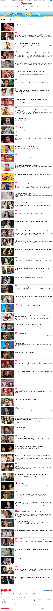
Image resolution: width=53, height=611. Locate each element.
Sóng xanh (9, 6)
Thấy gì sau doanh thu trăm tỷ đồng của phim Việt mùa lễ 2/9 (30, 446)
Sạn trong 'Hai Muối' (20, 427)
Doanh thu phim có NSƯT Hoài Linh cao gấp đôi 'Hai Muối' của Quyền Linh (32, 474)
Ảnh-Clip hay (17, 266)
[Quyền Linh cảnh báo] (7, 139)
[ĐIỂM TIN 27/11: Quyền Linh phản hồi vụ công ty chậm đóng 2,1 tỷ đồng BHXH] (7, 299)
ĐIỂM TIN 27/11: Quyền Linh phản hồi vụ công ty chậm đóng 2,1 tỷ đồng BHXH (34, 296)
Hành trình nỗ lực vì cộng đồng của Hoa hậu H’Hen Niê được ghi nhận (31, 287)
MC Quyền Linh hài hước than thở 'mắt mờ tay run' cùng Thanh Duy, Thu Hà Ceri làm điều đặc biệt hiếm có (33, 109)
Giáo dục (40, 6)
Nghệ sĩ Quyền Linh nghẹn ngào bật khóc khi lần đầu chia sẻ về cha (30, 540)
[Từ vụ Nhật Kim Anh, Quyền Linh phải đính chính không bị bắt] (7, 36)
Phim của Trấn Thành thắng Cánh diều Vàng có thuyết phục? (30, 362)
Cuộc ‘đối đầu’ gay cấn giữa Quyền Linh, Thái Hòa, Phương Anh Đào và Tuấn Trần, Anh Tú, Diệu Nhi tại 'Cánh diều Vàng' (33, 418)
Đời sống (16, 201)
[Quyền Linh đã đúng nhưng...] (7, 486)
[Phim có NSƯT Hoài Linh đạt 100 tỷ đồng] (7, 355)
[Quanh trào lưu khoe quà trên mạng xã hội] (7, 196)
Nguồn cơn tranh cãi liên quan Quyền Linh (24, 146)
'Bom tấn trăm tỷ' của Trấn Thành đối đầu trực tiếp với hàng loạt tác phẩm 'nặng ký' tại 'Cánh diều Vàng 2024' (33, 503)
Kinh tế (6, 6)
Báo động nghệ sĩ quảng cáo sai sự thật (23, 127)
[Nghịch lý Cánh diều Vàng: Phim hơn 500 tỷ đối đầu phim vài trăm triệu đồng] (7, 439)
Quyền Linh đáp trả (19, 343)
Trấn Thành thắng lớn (21, 380)
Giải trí (37, 6)
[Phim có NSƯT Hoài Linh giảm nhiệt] (7, 336)
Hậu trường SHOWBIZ (18, 173)
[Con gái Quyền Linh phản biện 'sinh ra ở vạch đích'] (7, 64)
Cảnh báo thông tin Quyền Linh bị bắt (23, 24)
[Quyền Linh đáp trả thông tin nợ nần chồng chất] (7, 402)
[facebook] (50, 0)
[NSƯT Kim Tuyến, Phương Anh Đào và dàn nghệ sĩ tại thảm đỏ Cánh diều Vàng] (7, 392)
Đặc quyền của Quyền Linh (22, 521)
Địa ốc (12, 6)
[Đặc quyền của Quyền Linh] (7, 523)
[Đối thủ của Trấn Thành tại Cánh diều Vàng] (7, 570)
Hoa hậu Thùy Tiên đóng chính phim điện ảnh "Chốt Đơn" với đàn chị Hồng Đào (33, 249)
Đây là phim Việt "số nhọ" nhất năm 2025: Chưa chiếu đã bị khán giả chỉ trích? (33, 174)
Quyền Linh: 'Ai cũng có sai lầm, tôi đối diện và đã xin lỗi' (29, 43)
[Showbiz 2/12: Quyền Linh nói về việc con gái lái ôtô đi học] (7, 280)
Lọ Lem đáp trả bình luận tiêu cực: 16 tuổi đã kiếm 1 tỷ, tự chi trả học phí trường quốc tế (33, 203)
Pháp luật (24, 6)
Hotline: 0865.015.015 (15, 0)
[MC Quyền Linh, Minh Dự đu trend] (7, 270)
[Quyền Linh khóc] (7, 561)
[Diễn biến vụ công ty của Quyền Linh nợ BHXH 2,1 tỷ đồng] (7, 308)
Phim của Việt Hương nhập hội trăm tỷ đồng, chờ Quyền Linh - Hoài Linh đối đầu (33, 550)
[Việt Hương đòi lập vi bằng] (7, 121)
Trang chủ (1, 6)
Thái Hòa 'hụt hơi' (20, 408)
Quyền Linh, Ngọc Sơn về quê (21, 240)
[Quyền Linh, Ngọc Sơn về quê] (7, 242)
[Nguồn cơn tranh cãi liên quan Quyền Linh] (7, 149)
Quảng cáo (43, 0)
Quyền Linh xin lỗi (19, 155)
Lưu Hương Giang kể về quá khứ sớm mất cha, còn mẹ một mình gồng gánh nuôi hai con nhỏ (33, 597)
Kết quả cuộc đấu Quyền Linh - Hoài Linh (25, 493)
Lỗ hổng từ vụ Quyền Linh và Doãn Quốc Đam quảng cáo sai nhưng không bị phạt (33, 53)
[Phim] (7, 589)
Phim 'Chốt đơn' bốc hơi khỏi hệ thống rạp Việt (25, 80)
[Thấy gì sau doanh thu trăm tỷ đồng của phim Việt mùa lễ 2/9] (7, 448)
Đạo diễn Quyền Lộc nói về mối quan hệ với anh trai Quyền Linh (29, 324)
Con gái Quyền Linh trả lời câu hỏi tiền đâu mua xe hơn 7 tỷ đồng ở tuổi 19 (32, 221)
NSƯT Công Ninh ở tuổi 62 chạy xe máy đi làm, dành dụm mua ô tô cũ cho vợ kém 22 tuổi (33, 465)
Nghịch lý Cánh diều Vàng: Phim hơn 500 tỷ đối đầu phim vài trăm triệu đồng (33, 437)
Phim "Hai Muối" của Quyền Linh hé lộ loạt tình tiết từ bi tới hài (30, 586)
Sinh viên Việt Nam (29, 0)
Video (49, 6)
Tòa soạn (39, 0)
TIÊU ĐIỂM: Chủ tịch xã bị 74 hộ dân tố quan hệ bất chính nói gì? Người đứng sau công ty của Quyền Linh (33, 315)
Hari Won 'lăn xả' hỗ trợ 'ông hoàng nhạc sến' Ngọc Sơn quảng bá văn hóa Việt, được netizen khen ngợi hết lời (32, 91)
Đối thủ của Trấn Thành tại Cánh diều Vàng (26, 568)
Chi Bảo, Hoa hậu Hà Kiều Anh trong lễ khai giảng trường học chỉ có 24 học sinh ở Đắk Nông (33, 456)
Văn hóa (35, 6)
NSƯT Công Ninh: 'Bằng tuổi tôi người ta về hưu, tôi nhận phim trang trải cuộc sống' (33, 512)
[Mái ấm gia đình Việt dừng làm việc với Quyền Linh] (7, 167)
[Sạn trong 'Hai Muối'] (7, 430)
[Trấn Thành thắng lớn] (7, 383)
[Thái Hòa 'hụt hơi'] (7, 411)
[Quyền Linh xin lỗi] (7, 158)
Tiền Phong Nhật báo (22, 0)
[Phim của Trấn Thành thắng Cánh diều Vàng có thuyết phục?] (7, 364)
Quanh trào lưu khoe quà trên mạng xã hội (24, 193)
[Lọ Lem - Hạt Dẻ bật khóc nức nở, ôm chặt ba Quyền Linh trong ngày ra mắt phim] (7, 533)
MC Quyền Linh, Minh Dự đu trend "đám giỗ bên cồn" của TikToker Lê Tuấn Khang (32, 269)
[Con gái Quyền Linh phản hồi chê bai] (7, 214)
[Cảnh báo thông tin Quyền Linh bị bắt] (7, 27)
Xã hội (4, 6)
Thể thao (27, 6)
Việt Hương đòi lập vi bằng (21, 118)
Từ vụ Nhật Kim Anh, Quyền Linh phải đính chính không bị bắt (29, 34)
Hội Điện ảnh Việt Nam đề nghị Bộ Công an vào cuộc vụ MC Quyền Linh (31, 99)
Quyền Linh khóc (19, 558)
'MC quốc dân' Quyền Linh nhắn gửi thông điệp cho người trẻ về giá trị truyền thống (32, 184)
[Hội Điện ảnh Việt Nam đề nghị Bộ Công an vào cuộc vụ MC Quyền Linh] (7, 102)
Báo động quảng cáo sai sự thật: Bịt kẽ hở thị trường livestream (29, 71)
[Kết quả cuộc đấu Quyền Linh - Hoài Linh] (7, 495)
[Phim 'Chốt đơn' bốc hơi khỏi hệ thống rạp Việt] (7, 83)
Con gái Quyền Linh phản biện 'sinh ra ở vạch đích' (27, 62)
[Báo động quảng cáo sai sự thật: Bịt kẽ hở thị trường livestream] (7, 74)
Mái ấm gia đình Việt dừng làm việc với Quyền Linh (26, 165)
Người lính (30, 6)
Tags (26, 9)
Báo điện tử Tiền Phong (26, 3)
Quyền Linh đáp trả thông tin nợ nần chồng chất (26, 399)
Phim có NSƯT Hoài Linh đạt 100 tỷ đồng (24, 352)
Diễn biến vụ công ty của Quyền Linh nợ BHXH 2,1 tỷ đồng (28, 305)
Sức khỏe (15, 6)
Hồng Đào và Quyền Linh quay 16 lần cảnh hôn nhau (27, 259)
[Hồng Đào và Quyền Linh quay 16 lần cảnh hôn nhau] (7, 261)
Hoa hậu (47, 6)
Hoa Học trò (35, 0)
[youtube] (51, 0)
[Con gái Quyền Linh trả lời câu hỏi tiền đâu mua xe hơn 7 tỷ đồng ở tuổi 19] (7, 224)
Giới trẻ (21, 6)
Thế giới (18, 6)
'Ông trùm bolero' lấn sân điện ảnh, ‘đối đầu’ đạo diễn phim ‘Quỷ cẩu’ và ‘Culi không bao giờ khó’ (32, 578)
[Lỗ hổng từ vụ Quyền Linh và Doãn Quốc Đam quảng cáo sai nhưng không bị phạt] (7, 55)
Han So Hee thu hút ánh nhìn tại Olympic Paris (27, 605)
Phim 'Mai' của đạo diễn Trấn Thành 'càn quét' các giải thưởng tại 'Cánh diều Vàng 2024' (33, 372)
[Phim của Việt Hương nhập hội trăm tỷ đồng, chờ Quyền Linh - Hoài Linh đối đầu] (7, 552)
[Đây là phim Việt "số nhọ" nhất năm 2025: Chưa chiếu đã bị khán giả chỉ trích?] (7, 177)
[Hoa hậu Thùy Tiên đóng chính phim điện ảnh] (7, 252)
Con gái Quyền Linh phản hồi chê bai (23, 212)
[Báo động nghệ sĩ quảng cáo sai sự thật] (7, 130)
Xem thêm (51, 6)
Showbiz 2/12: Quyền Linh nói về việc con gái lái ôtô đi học (28, 277)
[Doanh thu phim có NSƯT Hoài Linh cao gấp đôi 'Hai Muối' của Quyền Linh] (7, 477)
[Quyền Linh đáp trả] (7, 345)
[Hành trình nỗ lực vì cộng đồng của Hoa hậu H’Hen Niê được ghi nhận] (7, 289)
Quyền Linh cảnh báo (20, 137)
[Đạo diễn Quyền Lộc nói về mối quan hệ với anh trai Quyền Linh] (7, 327)
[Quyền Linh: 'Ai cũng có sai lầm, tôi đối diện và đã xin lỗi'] (7, 46)
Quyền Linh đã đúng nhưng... (22, 483)
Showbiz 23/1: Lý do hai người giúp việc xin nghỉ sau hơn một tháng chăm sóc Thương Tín (32, 231)
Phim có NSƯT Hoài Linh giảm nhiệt (24, 333)
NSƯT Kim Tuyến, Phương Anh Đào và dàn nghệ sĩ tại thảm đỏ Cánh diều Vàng (34, 390)
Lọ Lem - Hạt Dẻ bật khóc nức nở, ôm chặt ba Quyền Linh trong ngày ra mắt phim (33, 530)
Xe (32, 6)
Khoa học (43, 6)
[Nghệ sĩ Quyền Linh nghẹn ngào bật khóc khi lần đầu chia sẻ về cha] (7, 542)
